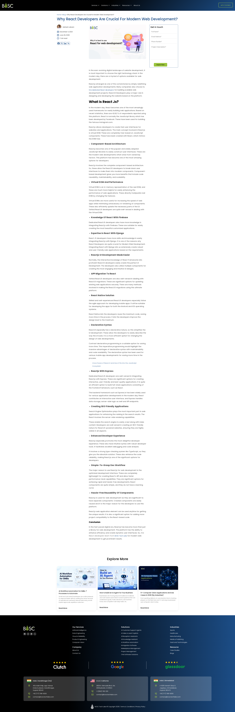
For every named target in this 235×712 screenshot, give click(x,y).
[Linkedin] (65, 43)
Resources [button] (126, 5)
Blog (64, 15)
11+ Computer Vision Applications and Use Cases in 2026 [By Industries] (157, 594)
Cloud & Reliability (78, 636)
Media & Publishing (177, 639)
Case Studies (174, 650)
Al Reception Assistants (129, 636)
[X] (61, 43)
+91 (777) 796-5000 (40, 694)
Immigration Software (129, 645)
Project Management (128, 651)
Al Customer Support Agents (131, 630)
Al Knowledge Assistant (129, 639)
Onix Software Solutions (129, 654)
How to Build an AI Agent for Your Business (116, 593)
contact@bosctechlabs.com (43, 697)
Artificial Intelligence (79, 630)
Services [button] (94, 5)
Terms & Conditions (127, 707)
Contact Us (76, 653)
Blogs (172, 653)
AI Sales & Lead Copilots (129, 633)
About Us (137, 5)
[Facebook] (58, 43)
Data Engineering (78, 633)
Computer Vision (78, 642)
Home (59, 15)
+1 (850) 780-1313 (102, 691)
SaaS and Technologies (178, 642)
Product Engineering (79, 639)
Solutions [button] (104, 5)
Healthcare (174, 633)
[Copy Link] (68, 43)
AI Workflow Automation (129, 642)
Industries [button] (115, 5)
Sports (172, 630)
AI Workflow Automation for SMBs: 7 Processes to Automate (73, 592)
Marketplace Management (130, 648)
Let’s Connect (226, 5)
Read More (63, 608)
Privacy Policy (140, 707)
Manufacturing (175, 636)
